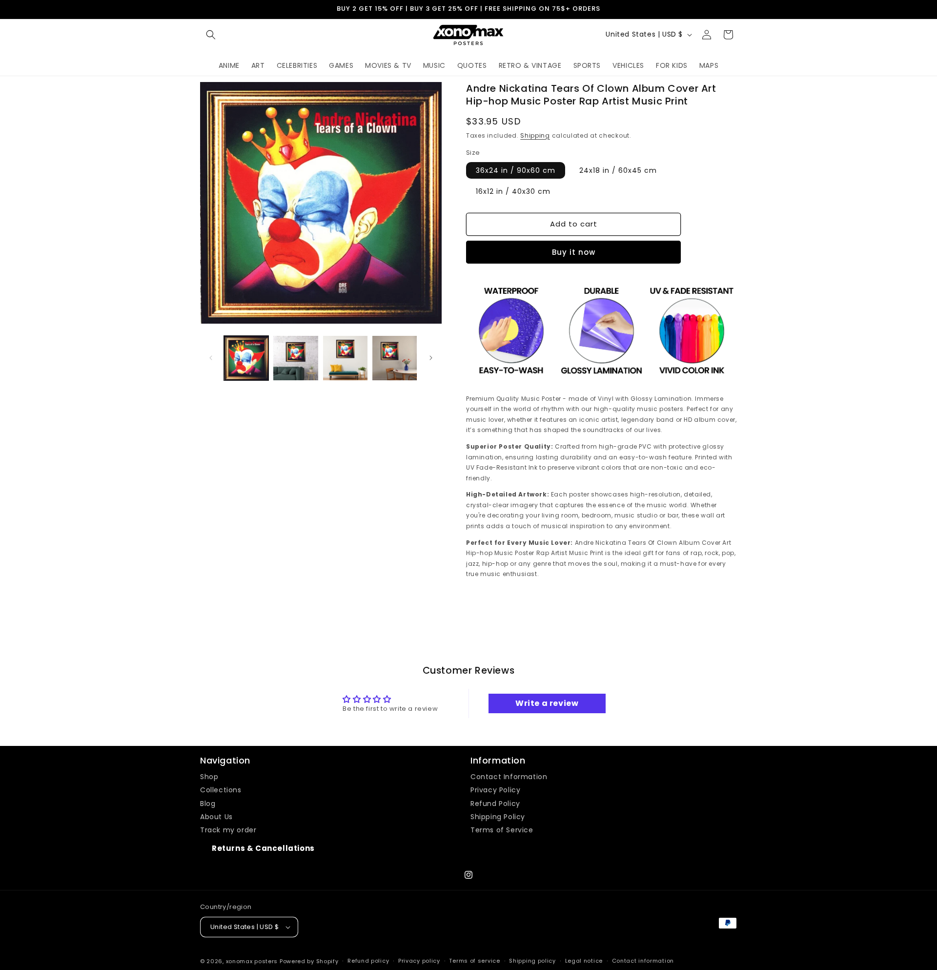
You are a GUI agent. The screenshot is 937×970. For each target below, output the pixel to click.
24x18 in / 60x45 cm (618, 170)
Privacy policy (419, 961)
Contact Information (508, 777)
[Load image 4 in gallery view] (394, 358)
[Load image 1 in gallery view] (246, 358)
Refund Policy (495, 803)
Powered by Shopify (309, 961)
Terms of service (474, 961)
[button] (211, 34)
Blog (207, 803)
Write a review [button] (546, 703)
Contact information (643, 961)
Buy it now (573, 252)
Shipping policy (532, 961)
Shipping (535, 135)
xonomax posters (252, 961)
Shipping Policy (497, 817)
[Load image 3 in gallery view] (345, 358)
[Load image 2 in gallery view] (295, 358)
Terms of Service (501, 830)
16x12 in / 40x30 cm (513, 191)
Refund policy (368, 961)
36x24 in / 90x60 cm (515, 170)
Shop (209, 777)
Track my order (228, 830)
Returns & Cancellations (263, 848)
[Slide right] (431, 358)
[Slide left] (211, 358)
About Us (216, 817)
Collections (221, 790)
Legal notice (584, 961)
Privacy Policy (495, 790)
